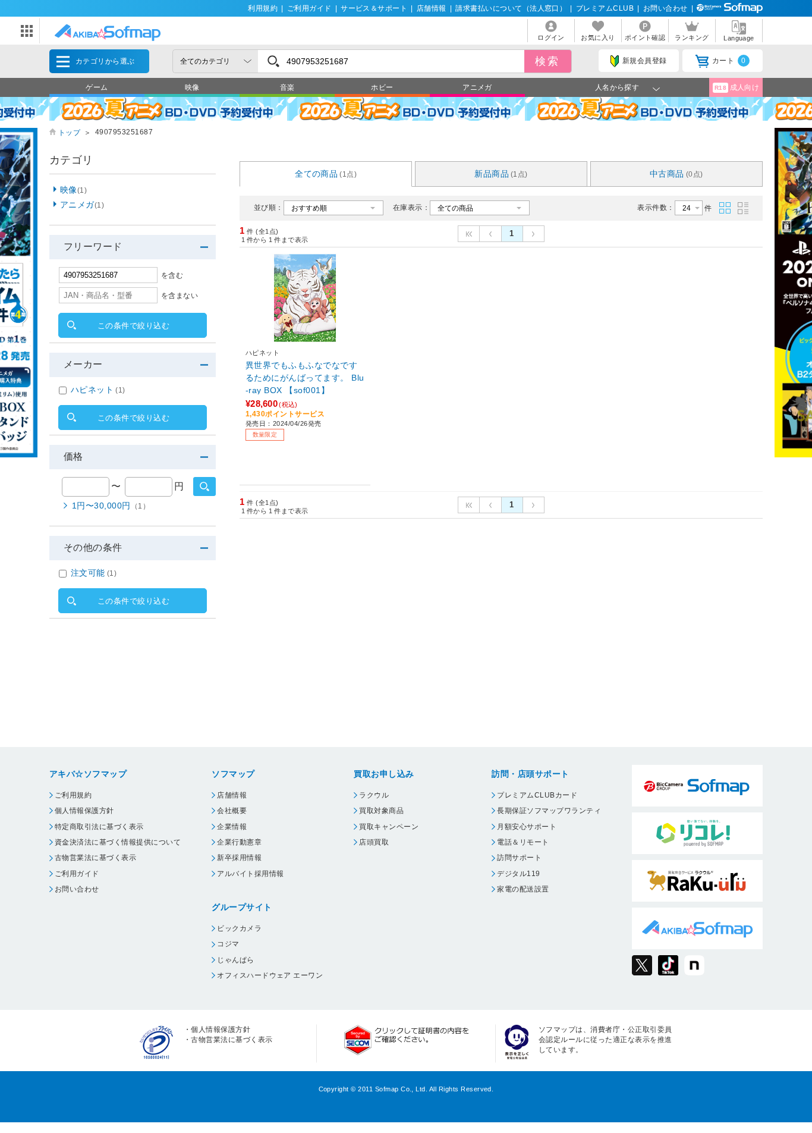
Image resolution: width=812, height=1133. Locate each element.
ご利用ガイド (309, 8)
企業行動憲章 (239, 842)
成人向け (737, 87)
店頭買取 (374, 842)
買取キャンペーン (388, 827)
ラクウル (374, 795)
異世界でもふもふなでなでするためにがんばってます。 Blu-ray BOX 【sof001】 (305, 377)
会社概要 (232, 810)
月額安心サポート (526, 827)
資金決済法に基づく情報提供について (118, 842)
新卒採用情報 (239, 857)
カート (729, 61)
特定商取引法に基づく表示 (99, 827)
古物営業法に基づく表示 (95, 857)
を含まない (179, 295)
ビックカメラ (239, 928)
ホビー (382, 87)
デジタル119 (518, 874)
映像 (192, 87)
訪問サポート (519, 857)
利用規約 (263, 8)
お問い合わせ (665, 8)
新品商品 (501, 173)
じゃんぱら (235, 960)
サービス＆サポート (374, 8)
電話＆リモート (523, 842)
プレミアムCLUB (605, 8)
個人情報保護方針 (84, 810)
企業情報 (232, 827)
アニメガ (477, 87)
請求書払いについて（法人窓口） (510, 8)
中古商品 (676, 173)
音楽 (287, 87)
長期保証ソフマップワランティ (549, 810)
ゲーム (97, 87)
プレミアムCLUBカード (537, 795)
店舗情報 (431, 8)
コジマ (228, 944)
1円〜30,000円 (111, 505)
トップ (69, 132)
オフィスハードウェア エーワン (270, 975)
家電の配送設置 (523, 889)
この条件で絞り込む (133, 325)
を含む (172, 275)
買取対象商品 (381, 810)
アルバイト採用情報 (250, 874)
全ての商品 (326, 173)
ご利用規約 (73, 795)
